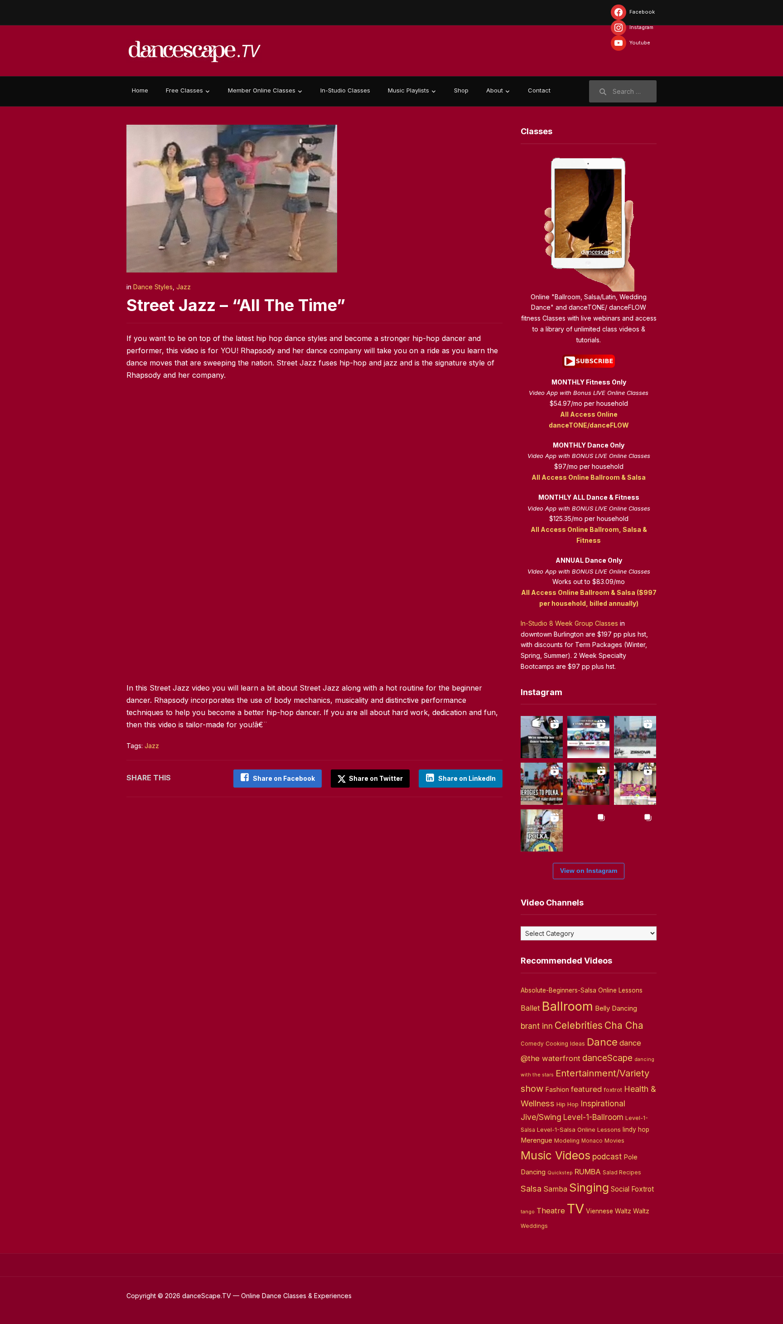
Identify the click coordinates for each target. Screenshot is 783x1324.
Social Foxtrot (632, 1189)
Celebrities (579, 1025)
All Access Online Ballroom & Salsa (589, 477)
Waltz (641, 1211)
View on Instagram (588, 870)
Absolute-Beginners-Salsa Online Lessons (582, 990)
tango (528, 1212)
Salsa (531, 1188)
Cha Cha (623, 1025)
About (494, 90)
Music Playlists (408, 90)
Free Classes (184, 90)
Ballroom (567, 1006)
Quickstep (560, 1173)
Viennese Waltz (608, 1211)
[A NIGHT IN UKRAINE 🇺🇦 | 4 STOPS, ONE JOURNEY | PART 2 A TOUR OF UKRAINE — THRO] (588, 737)
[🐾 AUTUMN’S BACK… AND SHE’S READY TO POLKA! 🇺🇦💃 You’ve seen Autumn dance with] (542, 830)
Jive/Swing (541, 1117)
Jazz (183, 287)
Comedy (532, 1044)
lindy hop (636, 1129)
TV (575, 1209)
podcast (607, 1156)
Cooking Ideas (565, 1043)
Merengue (536, 1140)
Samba (555, 1189)
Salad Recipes (622, 1172)
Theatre (550, 1210)
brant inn (537, 1026)
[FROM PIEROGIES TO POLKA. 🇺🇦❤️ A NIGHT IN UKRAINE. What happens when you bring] (542, 784)
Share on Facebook (284, 778)
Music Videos (555, 1155)
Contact (539, 90)
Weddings (534, 1226)
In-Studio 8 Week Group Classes (569, 623)
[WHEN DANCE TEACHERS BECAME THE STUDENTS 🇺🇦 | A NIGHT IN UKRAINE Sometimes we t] (542, 737)
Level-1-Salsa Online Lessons (579, 1129)
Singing (589, 1187)
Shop (461, 90)
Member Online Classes (261, 90)
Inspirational (602, 1103)
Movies (614, 1140)
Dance (602, 1042)
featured (586, 1089)
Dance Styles (153, 287)
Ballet (530, 1007)
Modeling (567, 1140)
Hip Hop (567, 1104)
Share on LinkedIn (467, 778)
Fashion (557, 1089)
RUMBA (588, 1171)
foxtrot (613, 1089)
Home (140, 90)
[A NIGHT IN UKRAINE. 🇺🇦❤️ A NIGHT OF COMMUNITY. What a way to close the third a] (588, 784)
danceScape (607, 1057)
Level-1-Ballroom (593, 1117)
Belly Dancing (616, 1008)
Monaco (592, 1141)
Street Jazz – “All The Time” (235, 305)
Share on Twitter (375, 778)
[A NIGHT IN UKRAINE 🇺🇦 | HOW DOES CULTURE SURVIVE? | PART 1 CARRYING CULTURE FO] (635, 737)
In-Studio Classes (345, 90)
